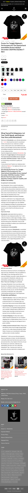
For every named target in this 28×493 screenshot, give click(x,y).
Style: (3, 66)
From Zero (4, 456)
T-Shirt (13, 41)
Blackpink (14, 451)
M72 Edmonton (16, 463)
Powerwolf (21, 470)
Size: (2, 87)
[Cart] (25, 8)
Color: (3, 77)
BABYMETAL (8, 451)
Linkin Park (4, 463)
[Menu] (2, 8)
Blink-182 (20, 451)
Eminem (17, 453)
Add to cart (14, 98)
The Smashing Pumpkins (6, 481)
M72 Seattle (23, 463)
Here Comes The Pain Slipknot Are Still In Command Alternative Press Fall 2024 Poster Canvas (21, 373)
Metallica (3, 465)
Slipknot (4, 117)
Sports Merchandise (5, 477)
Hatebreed (4, 458)
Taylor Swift (17, 479)
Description (4, 126)
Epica (22, 453)
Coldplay (3, 453)
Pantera (3, 470)
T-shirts (5, 142)
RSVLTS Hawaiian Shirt (6, 472)
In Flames (15, 458)
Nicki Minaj (17, 467)
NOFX (22, 467)
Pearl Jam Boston (14, 470)
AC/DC (3, 451)
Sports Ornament (14, 477)
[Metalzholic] (14, 8)
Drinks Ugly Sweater (10, 453)
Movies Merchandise (9, 467)
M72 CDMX (9, 463)
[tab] (14, 126)
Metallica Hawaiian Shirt (11, 465)
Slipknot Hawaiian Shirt (16, 474)
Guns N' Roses (19, 456)
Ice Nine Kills (9, 458)
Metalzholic (21, 153)
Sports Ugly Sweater (5, 479)
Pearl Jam (8, 470)
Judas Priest (4, 460)
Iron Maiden (21, 458)
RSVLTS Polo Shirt (15, 472)
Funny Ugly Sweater (11, 456)
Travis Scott (15, 481)
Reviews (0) (4, 129)
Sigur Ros (22, 472)
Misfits (3, 467)
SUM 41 (12, 479)
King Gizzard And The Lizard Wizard (15, 460)
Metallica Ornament (21, 465)
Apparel (7, 41)
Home (2, 41)
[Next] (27, 369)
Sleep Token (4, 474)
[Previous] (1, 369)
